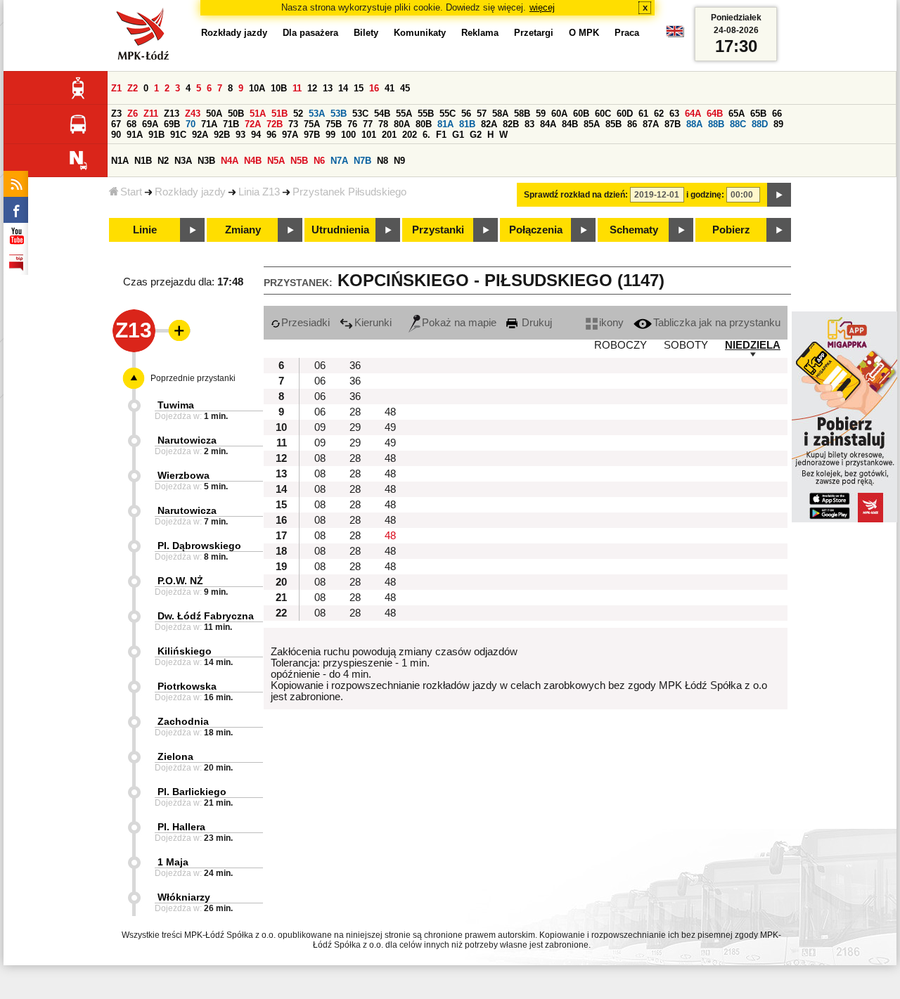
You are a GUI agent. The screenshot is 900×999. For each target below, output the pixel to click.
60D (625, 113)
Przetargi (533, 32)
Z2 (132, 88)
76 (352, 124)
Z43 (192, 113)
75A (312, 124)
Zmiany (243, 230)
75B (334, 124)
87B (672, 124)
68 (131, 124)
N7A (339, 160)
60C (603, 113)
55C (447, 113)
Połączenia (535, 230)
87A (651, 124)
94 (256, 134)
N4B (253, 160)
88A (694, 124)
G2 (476, 134)
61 (643, 113)
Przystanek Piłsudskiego (349, 192)
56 (466, 113)
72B (274, 124)
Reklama (480, 32)
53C (360, 113)
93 (240, 134)
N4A (229, 160)
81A (445, 124)
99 (330, 134)
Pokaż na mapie (459, 322)
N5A (276, 160)
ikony (611, 322)
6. (426, 134)
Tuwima (176, 405)
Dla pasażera (310, 32)
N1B (143, 160)
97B (312, 134)
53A (317, 113)
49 (390, 427)
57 (482, 113)
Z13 (171, 113)
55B (426, 113)
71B (231, 124)
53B (338, 113)
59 (541, 113)
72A (253, 124)
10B (279, 88)
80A (402, 124)
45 (405, 88)
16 (374, 88)
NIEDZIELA (752, 345)
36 (355, 365)
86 (632, 124)
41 (389, 88)
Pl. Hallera (181, 826)
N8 (382, 160)
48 (390, 412)
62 (659, 113)
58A (500, 113)
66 (777, 113)
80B (424, 124)
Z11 (150, 113)
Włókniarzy (184, 897)
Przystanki (438, 230)
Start (131, 192)
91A (135, 134)
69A (150, 124)
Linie (145, 230)
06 (320, 365)
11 (297, 88)
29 (355, 427)
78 (383, 124)
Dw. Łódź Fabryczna (206, 615)
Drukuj (535, 322)
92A (200, 134)
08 (320, 458)
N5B (299, 160)
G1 (458, 134)
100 (348, 134)
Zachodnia (183, 721)
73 (293, 124)
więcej (542, 7)
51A (258, 113)
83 (529, 124)
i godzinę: (705, 195)
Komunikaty (420, 32)
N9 (399, 160)
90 (116, 134)
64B (715, 113)
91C (178, 134)
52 (298, 113)
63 (674, 113)
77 (368, 124)
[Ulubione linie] (175, 330)
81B (467, 124)
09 (320, 427)
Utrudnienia (340, 230)
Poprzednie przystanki (193, 378)
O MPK (584, 32)
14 (343, 88)
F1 (441, 134)
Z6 (132, 113)
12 (312, 88)
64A (693, 113)
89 (778, 124)
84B (570, 124)
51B (279, 113)
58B (522, 113)
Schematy (634, 230)
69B (172, 124)
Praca (627, 32)
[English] (675, 35)
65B (758, 113)
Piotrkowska (187, 686)
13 (328, 88)
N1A (120, 160)
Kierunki (373, 322)
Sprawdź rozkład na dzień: (576, 195)
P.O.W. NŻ (180, 580)
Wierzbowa (184, 475)
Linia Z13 (259, 192)
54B (382, 113)
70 (190, 124)
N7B (362, 160)
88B (716, 124)
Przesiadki (305, 322)
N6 (319, 160)
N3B (206, 160)
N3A (183, 160)
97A (290, 134)
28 (355, 412)
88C (738, 124)
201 (389, 134)
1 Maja (173, 862)
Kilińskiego (185, 651)
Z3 (116, 113)
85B (613, 124)
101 (368, 134)
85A (592, 124)
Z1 (116, 88)
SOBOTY (686, 345)
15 (359, 88)
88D (760, 124)
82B (511, 124)
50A (214, 113)
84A (548, 124)
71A (209, 124)
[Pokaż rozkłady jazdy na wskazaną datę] (779, 195)
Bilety (366, 32)
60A (559, 113)
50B (236, 113)
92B (222, 134)
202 (409, 134)
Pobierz (731, 230)
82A (489, 124)
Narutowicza (187, 440)
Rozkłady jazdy (190, 192)
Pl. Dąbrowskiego (199, 545)
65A (736, 113)
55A (404, 113)
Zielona (175, 756)
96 (271, 134)
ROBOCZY (620, 345)
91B (156, 134)
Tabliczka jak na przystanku (716, 322)
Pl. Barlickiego (192, 791)
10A (257, 88)
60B (581, 113)
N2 (163, 160)
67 (116, 124)
